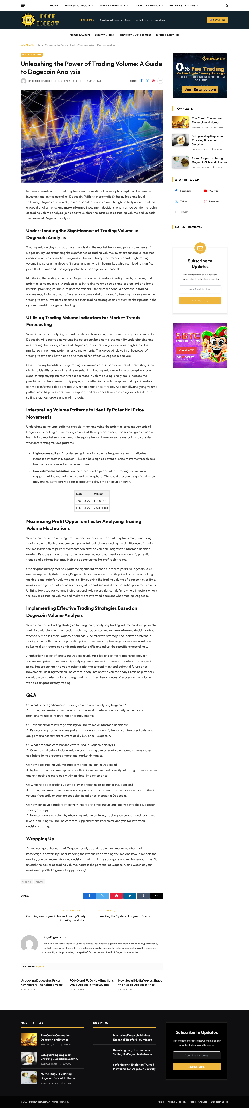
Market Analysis (112, 5)
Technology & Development (134, 34)
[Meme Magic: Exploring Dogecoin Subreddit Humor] (180, 162)
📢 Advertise (217, 20)
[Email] (7, 237)
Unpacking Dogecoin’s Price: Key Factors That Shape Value (42, 982)
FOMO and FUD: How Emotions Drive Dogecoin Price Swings (91, 982)
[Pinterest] (7, 228)
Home (54, 5)
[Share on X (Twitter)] (147, 81)
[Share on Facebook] (141, 81)
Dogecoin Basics (147, 5)
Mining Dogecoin (78, 5)
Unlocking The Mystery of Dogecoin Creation (125, 916)
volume (40, 881)
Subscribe (200, 301)
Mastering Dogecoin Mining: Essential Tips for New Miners (133, 20)
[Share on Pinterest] (153, 81)
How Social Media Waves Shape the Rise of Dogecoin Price (140, 982)
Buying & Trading (182, 5)
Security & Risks (104, 34)
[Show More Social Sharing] (160, 81)
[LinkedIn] (7, 219)
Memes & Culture (80, 34)
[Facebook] (7, 200)
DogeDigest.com (41, 81)
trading (26, 881)
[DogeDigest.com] (40, 20)
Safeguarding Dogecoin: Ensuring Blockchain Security (208, 140)
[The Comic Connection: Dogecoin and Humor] (180, 122)
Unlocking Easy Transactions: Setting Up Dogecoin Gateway (132, 1052)
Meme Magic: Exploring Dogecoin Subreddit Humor (209, 160)
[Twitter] (7, 209)
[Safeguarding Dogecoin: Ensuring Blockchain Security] (180, 140)
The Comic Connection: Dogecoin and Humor (207, 120)
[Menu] (23, 5)
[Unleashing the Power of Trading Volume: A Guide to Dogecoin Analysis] (92, 136)
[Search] (226, 5)
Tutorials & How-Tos (167, 34)
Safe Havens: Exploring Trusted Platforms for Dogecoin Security (134, 1067)
